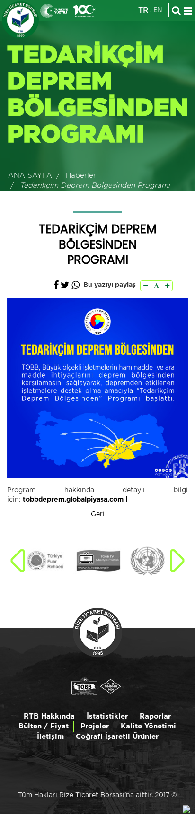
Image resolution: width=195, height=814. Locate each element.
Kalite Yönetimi (148, 726)
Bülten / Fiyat (43, 726)
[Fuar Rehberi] (48, 560)
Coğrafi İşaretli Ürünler (117, 736)
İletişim (50, 736)
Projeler (94, 726)
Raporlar (155, 716)
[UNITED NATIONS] (147, 560)
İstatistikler (107, 716)
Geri (98, 514)
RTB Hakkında (49, 716)
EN (157, 10)
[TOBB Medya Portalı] (98, 560)
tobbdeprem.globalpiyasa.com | (75, 499)
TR (143, 10)
